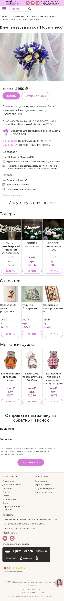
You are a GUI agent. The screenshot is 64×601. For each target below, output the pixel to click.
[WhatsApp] (28, 3)
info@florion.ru (9, 533)
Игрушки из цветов (44, 488)
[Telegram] (33, 3)
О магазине (8, 481)
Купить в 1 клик (36, 96)
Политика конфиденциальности (23, 596)
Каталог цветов (20, 16)
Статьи (5, 503)
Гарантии (7, 488)
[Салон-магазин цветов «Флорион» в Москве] (12, 3)
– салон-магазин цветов (34, 582)
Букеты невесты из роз (44, 16)
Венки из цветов (43, 492)
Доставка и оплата (11, 484)
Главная (4, 16)
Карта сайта (47, 596)
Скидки (6, 492)
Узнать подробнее (12, 195)
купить (10, 271)
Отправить (31, 462)
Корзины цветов (43, 484)
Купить (11, 96)
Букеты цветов (42, 481)
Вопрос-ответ (9, 499)
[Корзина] (59, 9)
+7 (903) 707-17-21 (50, 4)
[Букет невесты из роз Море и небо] (32, 57)
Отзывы (6, 495)
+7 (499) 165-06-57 (50, 1)
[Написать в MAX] (38, 3)
